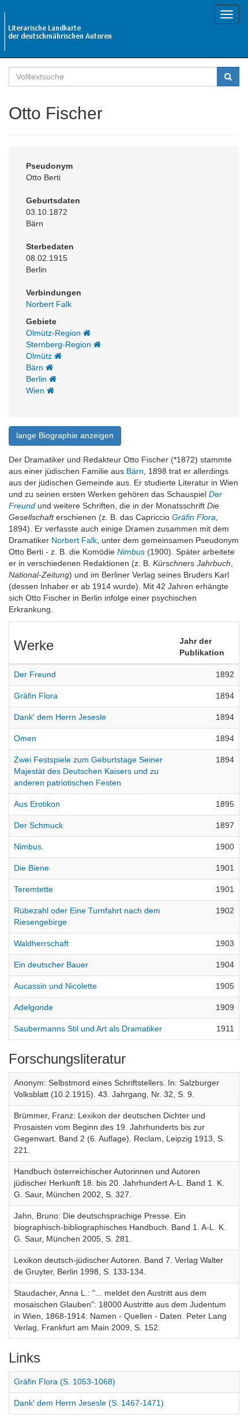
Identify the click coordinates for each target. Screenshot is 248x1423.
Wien (36, 390)
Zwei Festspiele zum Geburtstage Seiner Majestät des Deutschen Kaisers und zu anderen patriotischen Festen (88, 771)
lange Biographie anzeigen (65, 435)
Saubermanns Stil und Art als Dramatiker (88, 1028)
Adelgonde (33, 1007)
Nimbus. (29, 846)
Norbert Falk (49, 304)
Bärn (36, 367)
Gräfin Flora (194, 517)
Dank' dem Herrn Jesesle (60, 717)
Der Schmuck (38, 825)
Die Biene (31, 867)
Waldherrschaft (41, 943)
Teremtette (33, 889)
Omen (25, 738)
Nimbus (131, 551)
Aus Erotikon (37, 804)
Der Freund (35, 674)
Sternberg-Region (59, 344)
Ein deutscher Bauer (51, 964)
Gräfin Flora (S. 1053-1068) (64, 1381)
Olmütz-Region (54, 332)
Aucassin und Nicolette (55, 986)
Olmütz (40, 356)
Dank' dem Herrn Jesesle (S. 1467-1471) (89, 1402)
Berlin (37, 379)
